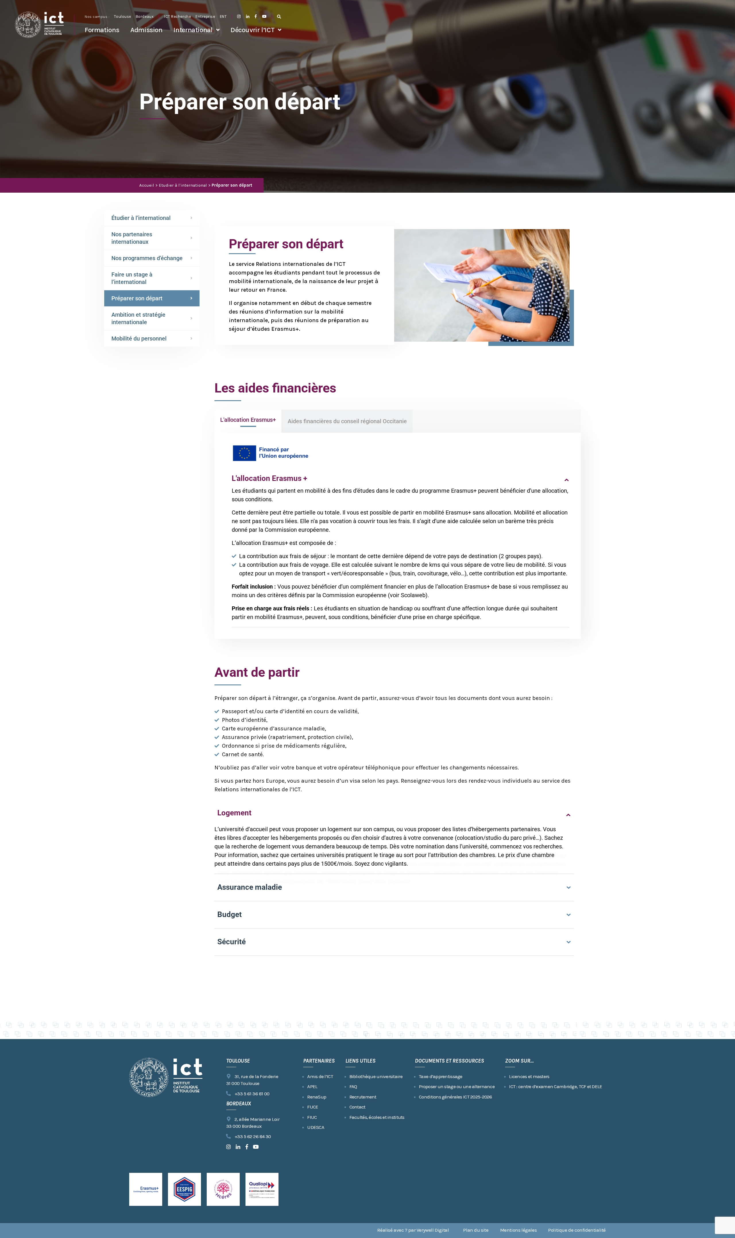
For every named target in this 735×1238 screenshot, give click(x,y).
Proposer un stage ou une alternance (457, 1086)
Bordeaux (145, 16)
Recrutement (362, 1097)
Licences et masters (529, 1076)
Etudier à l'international (183, 185)
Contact (357, 1107)
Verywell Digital (433, 1230)
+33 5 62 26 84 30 (253, 1136)
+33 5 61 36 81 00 (252, 1093)
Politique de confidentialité (577, 1230)
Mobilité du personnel (139, 338)
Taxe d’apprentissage (441, 1076)
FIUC (312, 1117)
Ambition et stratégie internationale (138, 318)
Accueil (146, 185)
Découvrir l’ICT (252, 30)
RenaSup (316, 1097)
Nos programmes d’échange (147, 258)
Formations (102, 30)
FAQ (353, 1086)
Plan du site (475, 1230)
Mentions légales (518, 1230)
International (192, 30)
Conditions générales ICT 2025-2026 (455, 1097)
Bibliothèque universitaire (376, 1076)
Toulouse (122, 16)
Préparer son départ (137, 298)
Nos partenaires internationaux (131, 238)
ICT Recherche (177, 16)
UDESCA (315, 1127)
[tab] (248, 421)
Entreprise (205, 16)
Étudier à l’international (141, 217)
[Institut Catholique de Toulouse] (39, 24)
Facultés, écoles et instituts (377, 1117)
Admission (146, 30)
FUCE (312, 1107)
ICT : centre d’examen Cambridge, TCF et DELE (555, 1086)
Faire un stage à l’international (131, 278)
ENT (223, 16)
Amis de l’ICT (320, 1076)
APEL (312, 1086)
